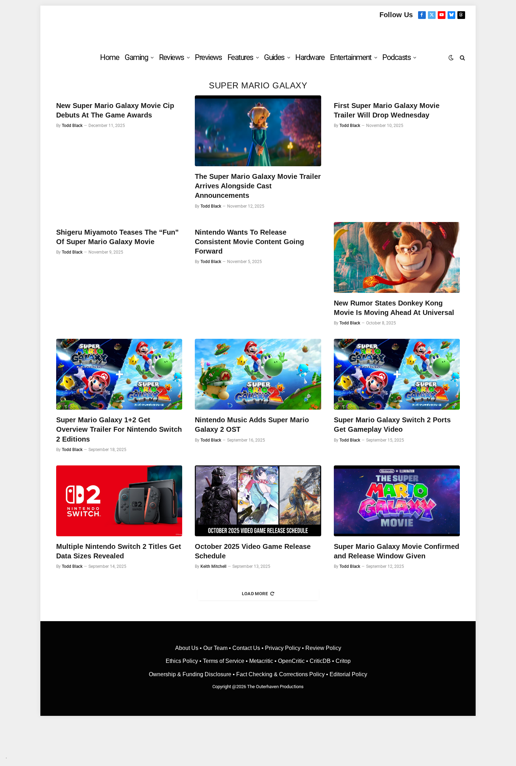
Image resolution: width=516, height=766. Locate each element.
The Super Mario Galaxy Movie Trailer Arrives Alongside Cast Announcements (258, 186)
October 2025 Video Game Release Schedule (253, 551)
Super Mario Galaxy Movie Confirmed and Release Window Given (396, 551)
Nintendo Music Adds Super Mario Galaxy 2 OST (252, 424)
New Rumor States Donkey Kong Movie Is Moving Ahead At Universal (394, 307)
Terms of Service (223, 661)
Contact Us (246, 648)
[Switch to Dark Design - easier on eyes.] (451, 57)
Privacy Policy (282, 648)
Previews (208, 57)
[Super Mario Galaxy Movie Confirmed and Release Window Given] (397, 500)
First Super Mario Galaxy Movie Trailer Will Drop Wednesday (386, 110)
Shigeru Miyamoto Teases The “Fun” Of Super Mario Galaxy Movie (117, 237)
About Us (187, 648)
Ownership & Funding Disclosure (191, 674)
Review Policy (323, 648)
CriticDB (320, 661)
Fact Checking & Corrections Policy (280, 674)
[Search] (461, 57)
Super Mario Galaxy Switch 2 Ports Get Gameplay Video (392, 424)
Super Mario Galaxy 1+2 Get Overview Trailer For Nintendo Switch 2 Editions (119, 429)
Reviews (171, 57)
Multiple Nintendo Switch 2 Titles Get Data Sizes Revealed (118, 551)
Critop (343, 661)
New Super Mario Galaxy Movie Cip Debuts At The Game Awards (115, 110)
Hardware (309, 57)
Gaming (136, 57)
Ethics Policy (182, 661)
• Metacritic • (261, 661)
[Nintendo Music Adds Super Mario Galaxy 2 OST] (258, 374)
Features (240, 57)
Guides (274, 57)
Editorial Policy (348, 674)
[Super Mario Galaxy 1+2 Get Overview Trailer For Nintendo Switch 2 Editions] (119, 374)
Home (109, 57)
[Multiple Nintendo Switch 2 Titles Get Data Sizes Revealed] (119, 500)
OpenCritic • (294, 661)
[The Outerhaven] (258, 33)
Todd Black (72, 125)
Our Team (215, 648)
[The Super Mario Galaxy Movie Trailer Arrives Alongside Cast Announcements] (258, 130)
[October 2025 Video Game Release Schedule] (258, 500)
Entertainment (350, 57)
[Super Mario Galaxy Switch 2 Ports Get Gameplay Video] (397, 374)
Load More (255, 593)
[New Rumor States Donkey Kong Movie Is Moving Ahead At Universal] (397, 257)
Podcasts (396, 57)
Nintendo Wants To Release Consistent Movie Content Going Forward (249, 241)
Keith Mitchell (213, 566)
